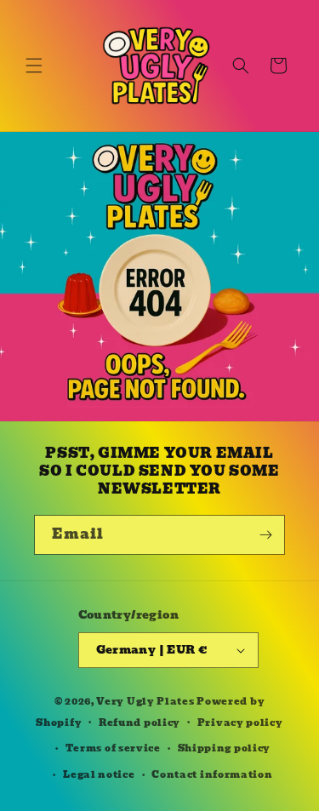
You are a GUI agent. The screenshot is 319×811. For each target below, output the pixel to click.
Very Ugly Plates (145, 701)
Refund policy (139, 722)
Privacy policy (240, 722)
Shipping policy (224, 748)
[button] (34, 65)
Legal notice (98, 774)
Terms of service (113, 748)
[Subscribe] (265, 535)
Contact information (211, 774)
